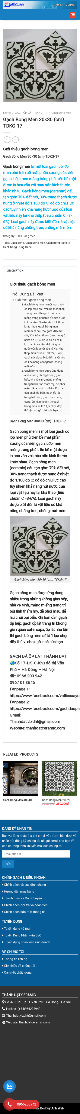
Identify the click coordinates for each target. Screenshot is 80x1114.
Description (15, 270)
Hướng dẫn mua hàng (18, 891)
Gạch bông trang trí (58, 242)
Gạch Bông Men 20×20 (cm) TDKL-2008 (56, 800)
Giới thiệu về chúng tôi (19, 966)
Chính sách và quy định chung (24, 885)
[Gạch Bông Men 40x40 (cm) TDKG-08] (20, 778)
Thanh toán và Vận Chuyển (22, 898)
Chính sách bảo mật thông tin (24, 912)
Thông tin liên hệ (15, 959)
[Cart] (73, 15)
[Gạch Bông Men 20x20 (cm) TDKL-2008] (59, 778)
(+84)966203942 (28, 1009)
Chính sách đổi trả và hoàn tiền (25, 905)
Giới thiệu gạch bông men (33, 300)
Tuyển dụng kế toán (17, 929)
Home (7, 112)
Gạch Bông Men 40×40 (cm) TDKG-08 (17, 800)
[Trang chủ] (40, 5)
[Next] (77, 787)
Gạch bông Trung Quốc (17, 247)
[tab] (40, 270)
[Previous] (3, 787)
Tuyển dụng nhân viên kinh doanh (26, 942)
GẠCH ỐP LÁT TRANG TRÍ (31, 112)
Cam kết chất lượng (17, 972)
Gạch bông (17, 242)
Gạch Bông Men (61, 112)
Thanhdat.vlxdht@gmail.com (26, 1015)
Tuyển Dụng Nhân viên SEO (22, 935)
